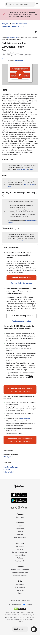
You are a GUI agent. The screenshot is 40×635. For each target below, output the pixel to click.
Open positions (20, 555)
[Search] (7, 4)
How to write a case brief (20, 569)
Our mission (20, 546)
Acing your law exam (20, 575)
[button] (20, 74)
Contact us (20, 584)
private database (12, 37)
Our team (20, 549)
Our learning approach (20, 552)
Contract (7, 469)
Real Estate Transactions (11, 454)
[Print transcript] (36, 32)
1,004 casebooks (25, 418)
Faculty (20, 534)
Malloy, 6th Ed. (9, 457)
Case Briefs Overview (19, 24)
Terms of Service (15, 600)
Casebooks (6, 26)
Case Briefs (16, 26)
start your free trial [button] (22, 169)
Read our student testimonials (21, 283)
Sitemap (29, 604)
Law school (20, 526)
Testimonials (20, 561)
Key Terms (8, 463)
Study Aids (5, 24)
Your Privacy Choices (15, 604)
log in (31, 169)
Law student (20, 529)
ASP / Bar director (20, 537)
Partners (20, 558)
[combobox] (20, 4)
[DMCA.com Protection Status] (20, 608)
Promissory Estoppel (11, 467)
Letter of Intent (9, 472)
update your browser (23, 16)
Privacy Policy (26, 600)
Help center (20, 590)
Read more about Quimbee (21, 321)
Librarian (20, 532)
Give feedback (20, 587)
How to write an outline (20, 572)
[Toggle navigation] (37, 4)
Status (20, 593)
